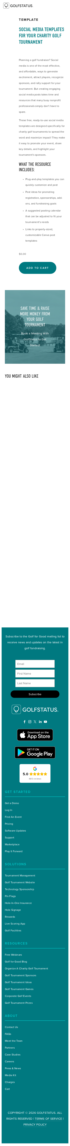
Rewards (10, 916)
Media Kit (10, 1075)
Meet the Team (14, 1041)
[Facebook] (24, 721)
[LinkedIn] (40, 721)
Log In (8, 810)
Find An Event (13, 817)
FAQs (8, 1034)
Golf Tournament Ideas (18, 982)
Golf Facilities (13, 930)
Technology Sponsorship (19, 889)
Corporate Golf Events (18, 996)
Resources (16, 943)
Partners (10, 1047)
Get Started (18, 791)
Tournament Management (20, 875)
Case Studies (12, 1054)
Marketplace (12, 844)
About (11, 1015)
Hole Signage (13, 910)
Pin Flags (10, 896)
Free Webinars (13, 954)
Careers (9, 1061)
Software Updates (15, 830)
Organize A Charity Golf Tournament (26, 968)
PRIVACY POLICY (35, 1124)
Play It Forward (13, 851)
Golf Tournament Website (20, 882)
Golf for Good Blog (16, 961)
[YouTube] (45, 721)
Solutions (15, 864)
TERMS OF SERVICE (48, 1119)
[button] (37, 268)
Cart (7, 1089)
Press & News (13, 1068)
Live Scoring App (15, 923)
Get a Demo (12, 803)
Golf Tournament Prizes (19, 1003)
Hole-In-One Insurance (18, 903)
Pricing (9, 823)
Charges (10, 1082)
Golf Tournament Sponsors (20, 975)
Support (9, 837)
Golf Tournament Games (19, 989)
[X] (35, 721)
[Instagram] (29, 721)
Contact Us (11, 1027)
